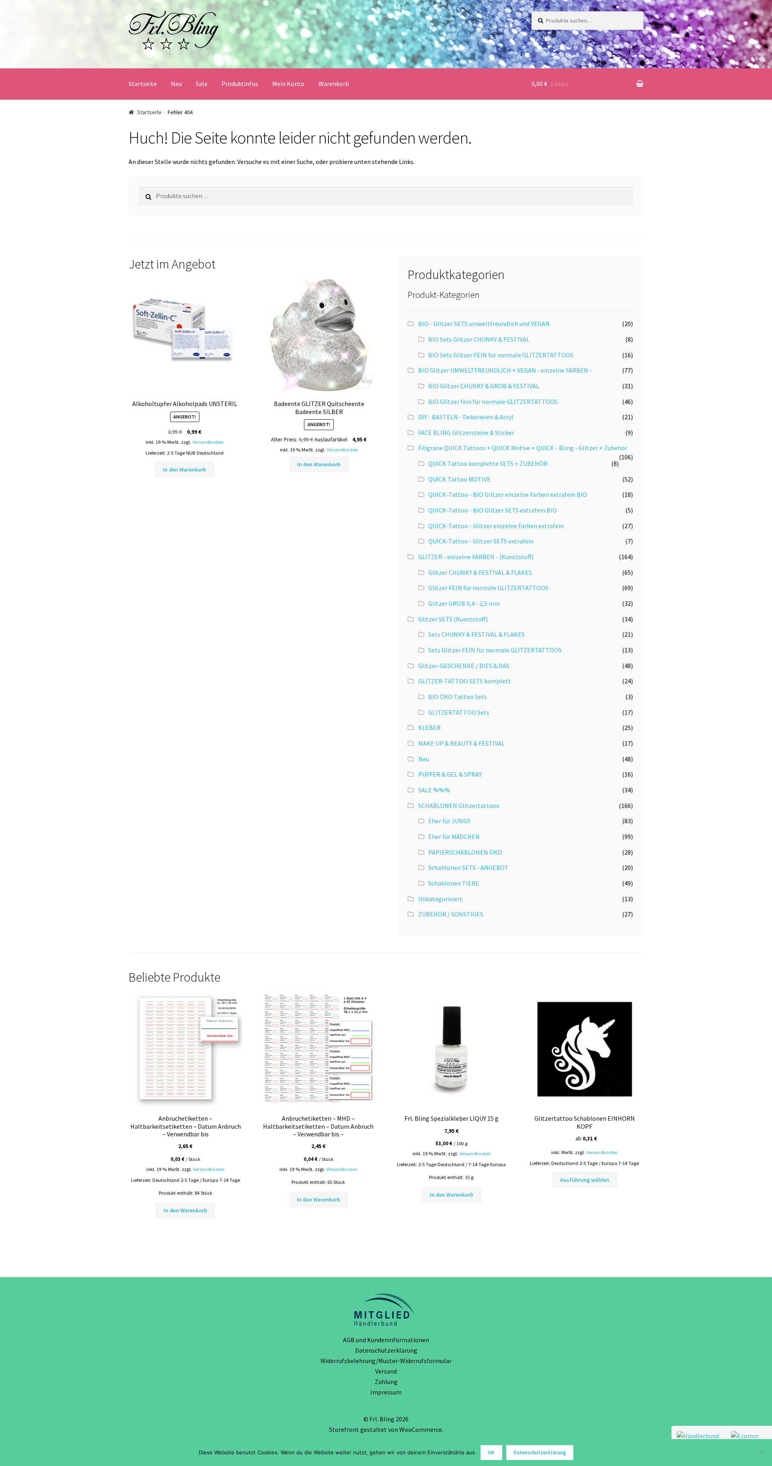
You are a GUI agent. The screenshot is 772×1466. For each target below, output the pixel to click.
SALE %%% (434, 790)
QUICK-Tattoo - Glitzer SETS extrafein (481, 541)
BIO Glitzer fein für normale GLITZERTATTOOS (493, 402)
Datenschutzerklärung (386, 1350)
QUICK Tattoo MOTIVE (459, 479)
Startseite (143, 84)
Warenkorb (333, 84)
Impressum (386, 1392)
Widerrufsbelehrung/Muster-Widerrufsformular (386, 1361)
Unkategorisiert (440, 899)
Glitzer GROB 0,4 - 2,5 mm (464, 603)
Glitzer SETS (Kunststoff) (453, 619)
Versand (386, 1371)
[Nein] (762, 1452)
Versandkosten (208, 442)
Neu (176, 84)
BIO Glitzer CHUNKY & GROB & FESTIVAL (483, 386)
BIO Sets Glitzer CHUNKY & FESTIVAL (479, 339)
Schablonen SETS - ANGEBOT (468, 867)
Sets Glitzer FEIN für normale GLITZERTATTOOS (495, 650)
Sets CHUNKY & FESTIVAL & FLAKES (476, 634)
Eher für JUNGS (449, 821)
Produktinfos (240, 84)
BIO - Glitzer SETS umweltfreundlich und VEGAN (484, 324)
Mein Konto (288, 84)
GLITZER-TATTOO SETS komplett (464, 681)
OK (491, 1452)
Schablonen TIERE (453, 883)
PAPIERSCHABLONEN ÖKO (465, 852)
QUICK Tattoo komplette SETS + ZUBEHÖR (488, 463)
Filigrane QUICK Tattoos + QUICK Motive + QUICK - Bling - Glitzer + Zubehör (522, 448)
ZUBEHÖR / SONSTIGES (450, 914)
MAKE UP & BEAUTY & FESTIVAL (461, 743)
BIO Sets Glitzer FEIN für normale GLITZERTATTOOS (500, 355)
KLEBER (429, 728)
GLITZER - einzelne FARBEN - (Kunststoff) (476, 557)
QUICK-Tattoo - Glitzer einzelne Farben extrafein (496, 526)
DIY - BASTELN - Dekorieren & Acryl (465, 417)
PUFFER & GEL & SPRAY (450, 774)
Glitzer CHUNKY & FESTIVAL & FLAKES (480, 572)
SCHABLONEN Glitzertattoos (458, 806)
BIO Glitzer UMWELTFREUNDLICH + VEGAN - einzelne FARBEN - (505, 370)
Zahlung (386, 1382)
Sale (201, 84)
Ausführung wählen (584, 1179)
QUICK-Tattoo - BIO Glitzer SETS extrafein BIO (492, 510)
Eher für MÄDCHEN (454, 836)
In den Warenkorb (184, 469)
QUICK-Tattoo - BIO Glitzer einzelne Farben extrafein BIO (507, 494)
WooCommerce (420, 1429)
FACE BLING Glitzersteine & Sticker (466, 433)
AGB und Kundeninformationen (386, 1340)
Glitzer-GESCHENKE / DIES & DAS (463, 666)
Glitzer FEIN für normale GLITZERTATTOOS (488, 588)
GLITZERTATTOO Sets (458, 712)
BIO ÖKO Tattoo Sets (457, 697)
